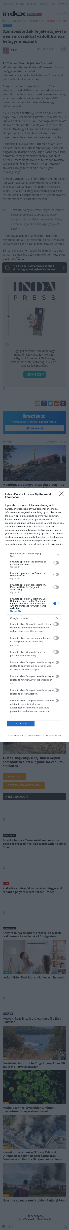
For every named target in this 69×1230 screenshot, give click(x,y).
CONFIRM (21, 723)
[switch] (56, 562)
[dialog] (34, 615)
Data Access (34, 735)
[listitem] (34, 554)
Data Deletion (15, 735)
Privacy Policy (53, 735)
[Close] (62, 494)
